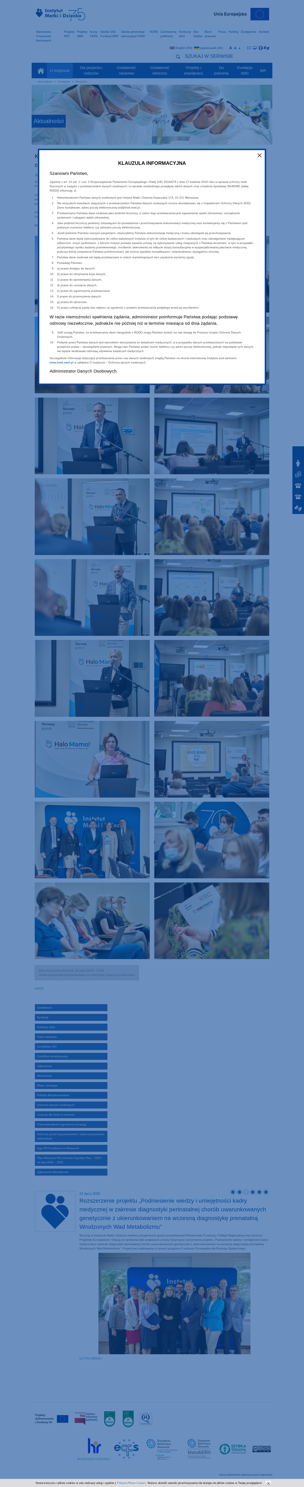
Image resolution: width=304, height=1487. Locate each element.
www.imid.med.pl (61, 362)
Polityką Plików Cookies (131, 1483)
